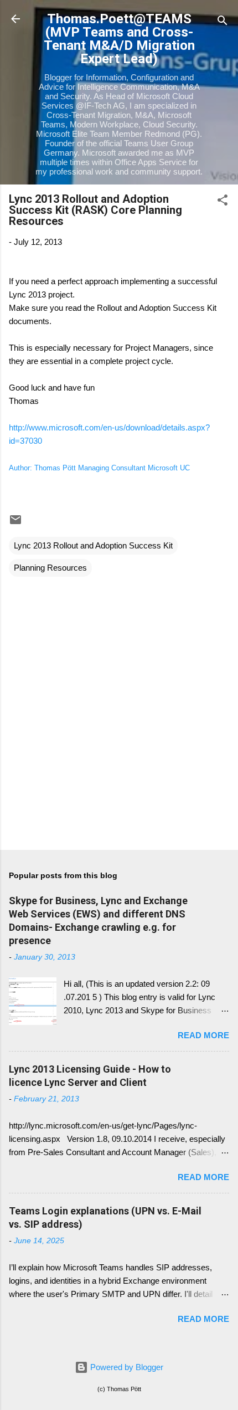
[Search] (222, 22)
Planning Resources (50, 567)
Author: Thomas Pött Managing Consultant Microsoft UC (99, 468)
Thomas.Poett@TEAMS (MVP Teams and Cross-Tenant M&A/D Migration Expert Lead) (119, 38)
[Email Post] (15, 523)
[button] (222, 202)
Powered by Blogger (125, 1367)
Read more (203, 1035)
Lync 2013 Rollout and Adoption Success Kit (93, 545)
